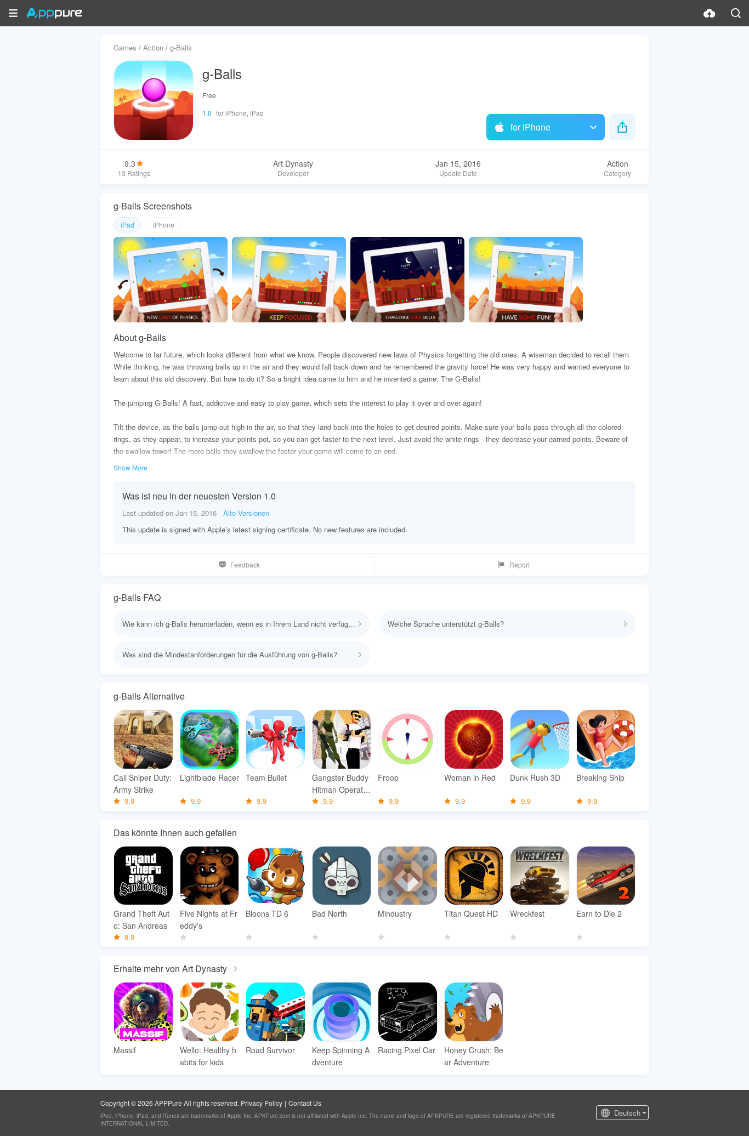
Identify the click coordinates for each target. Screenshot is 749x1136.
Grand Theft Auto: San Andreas (141, 919)
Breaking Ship (600, 777)
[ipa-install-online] (709, 13)
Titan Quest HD (471, 913)
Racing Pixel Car (406, 1049)
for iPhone (530, 127)
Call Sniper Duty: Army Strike (143, 783)
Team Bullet (266, 777)
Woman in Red (470, 777)
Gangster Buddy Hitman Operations (340, 784)
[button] (13, 13)
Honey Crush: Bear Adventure (473, 1055)
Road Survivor (270, 1049)
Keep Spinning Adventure (341, 1055)
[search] (736, 13)
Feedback (245, 564)
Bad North (329, 913)
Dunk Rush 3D (535, 777)
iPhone (163, 224)
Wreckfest (527, 913)
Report (519, 564)
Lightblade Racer (209, 777)
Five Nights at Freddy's (208, 919)
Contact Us (304, 1102)
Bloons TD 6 (267, 913)
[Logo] (54, 13)
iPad (127, 224)
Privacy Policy (261, 1102)
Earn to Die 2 (599, 913)
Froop (388, 777)
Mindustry (395, 913)
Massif (125, 1049)
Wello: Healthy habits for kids (208, 1055)
